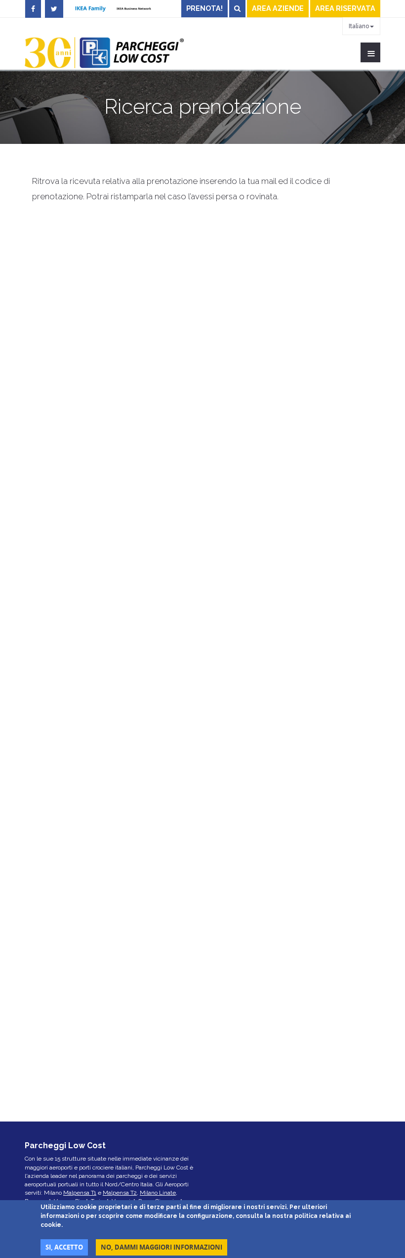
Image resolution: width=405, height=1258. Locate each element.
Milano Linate (158, 1192)
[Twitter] (54, 9)
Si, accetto (64, 1247)
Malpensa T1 (79, 1192)
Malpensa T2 (120, 1192)
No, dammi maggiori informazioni (161, 1247)
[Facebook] (33, 9)
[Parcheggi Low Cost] (104, 52)
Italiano (359, 26)
